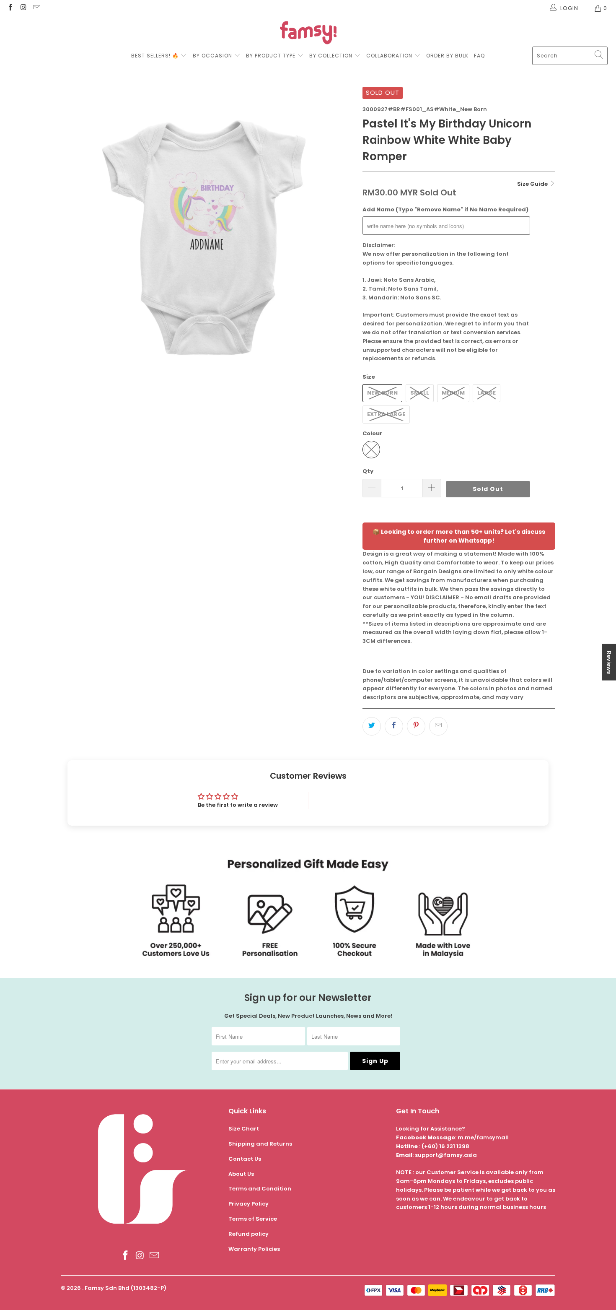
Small (419, 393)
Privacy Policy (248, 1204)
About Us (241, 1174)
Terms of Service (252, 1219)
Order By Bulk (447, 55)
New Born (382, 393)
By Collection (330, 55)
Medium (453, 393)
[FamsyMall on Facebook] (10, 8)
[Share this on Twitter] (371, 726)
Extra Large (386, 414)
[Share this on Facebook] (394, 726)
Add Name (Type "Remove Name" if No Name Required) (445, 209)
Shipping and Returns (260, 1144)
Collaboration (390, 55)
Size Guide (533, 184)
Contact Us (244, 1159)
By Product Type (270, 55)
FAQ (479, 55)
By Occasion (212, 55)
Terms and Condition (259, 1189)
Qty (367, 471)
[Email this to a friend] (438, 726)
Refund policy (248, 1234)
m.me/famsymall (483, 1137)
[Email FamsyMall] (36, 8)
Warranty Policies (254, 1249)
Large (486, 393)
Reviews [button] (609, 662)
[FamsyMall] (308, 34)
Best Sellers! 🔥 (156, 55)
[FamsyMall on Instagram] (23, 8)
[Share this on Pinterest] (416, 726)
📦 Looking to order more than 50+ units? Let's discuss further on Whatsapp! (459, 536)
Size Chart (243, 1129)
